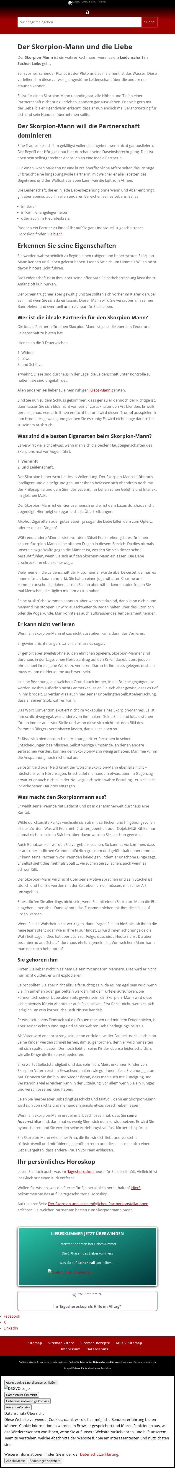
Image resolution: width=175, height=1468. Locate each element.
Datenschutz (98, 1349)
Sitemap (35, 1343)
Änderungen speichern (45, 1461)
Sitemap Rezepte (95, 1343)
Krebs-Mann (100, 390)
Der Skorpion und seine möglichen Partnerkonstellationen (98, 1203)
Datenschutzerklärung (99, 1454)
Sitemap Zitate (61, 1343)
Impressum (70, 1349)
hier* (57, 234)
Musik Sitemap (129, 1343)
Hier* (136, 1187)
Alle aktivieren (15, 1461)
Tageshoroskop (81, 1171)
